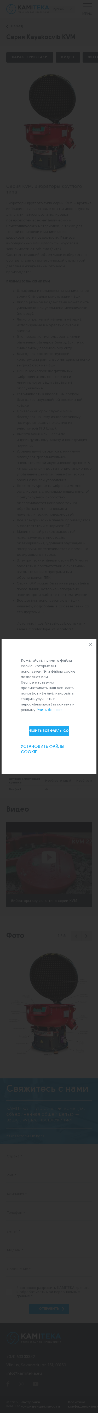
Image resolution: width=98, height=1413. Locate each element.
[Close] (90, 644)
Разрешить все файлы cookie (49, 731)
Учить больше (49, 710)
